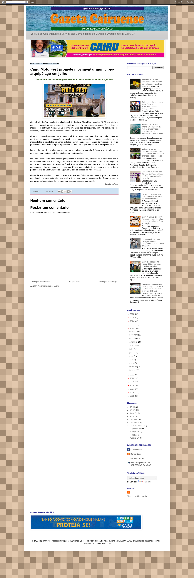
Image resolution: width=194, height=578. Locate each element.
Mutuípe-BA (134, 432)
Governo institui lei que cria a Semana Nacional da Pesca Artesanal (152, 196)
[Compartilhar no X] (65, 191)
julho (131, 349)
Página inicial (74, 282)
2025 (132, 318)
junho (132, 353)
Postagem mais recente (40, 282)
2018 (132, 385)
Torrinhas (133, 435)
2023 (132, 325)
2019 (132, 382)
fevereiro (133, 367)
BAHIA (132, 410)
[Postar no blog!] (62, 191)
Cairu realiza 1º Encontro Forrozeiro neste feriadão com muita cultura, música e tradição (152, 220)
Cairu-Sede (134, 422)
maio (131, 356)
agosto (132, 345)
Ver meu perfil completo (137, 496)
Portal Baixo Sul (137, 458)
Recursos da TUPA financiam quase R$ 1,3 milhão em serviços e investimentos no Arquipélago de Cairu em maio (152, 130)
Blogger (107, 543)
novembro (133, 335)
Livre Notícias (136, 450)
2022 (132, 328)
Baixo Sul (133, 413)
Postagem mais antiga (108, 282)
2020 (132, 378)
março (132, 363)
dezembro (133, 331)
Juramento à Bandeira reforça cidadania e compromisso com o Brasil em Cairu (153, 242)
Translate (147, 482)
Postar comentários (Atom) (48, 286)
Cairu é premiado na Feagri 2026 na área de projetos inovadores (151, 264)
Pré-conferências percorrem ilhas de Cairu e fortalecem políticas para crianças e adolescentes (153, 152)
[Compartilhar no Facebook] (68, 191)
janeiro (132, 370)
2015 (132, 396)
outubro (132, 338)
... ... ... (132, 492)
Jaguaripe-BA (135, 429)
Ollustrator (87, 543)
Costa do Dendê (136, 426)
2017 (132, 389)
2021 (132, 375)
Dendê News (135, 454)
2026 (132, 314)
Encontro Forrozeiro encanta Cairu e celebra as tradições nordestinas (152, 82)
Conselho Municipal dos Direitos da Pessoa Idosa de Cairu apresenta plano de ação (152, 175)
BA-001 (133, 407)
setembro (133, 342)
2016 (132, 392)
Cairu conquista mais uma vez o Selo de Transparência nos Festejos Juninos (153, 105)
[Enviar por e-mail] (59, 191)
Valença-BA (134, 438)
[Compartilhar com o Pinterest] (70, 191)
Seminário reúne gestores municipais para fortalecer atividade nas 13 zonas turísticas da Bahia (152, 287)
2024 (132, 321)
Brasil (132, 416)
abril (131, 360)
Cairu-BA (133, 419)
